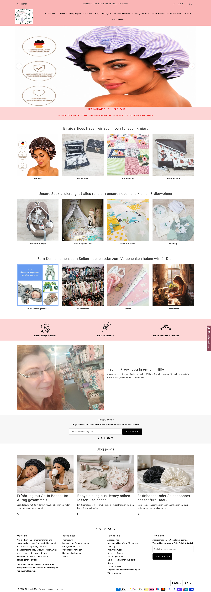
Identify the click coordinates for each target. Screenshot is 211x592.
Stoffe (187, 13)
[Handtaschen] (173, 135)
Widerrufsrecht (114, 553)
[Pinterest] (105, 418)
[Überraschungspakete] (37, 265)
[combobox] (45, 3)
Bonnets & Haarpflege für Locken (122, 523)
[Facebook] (98, 418)
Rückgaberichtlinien (71, 527)
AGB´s (65, 537)
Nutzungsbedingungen (72, 533)
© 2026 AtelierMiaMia (27, 569)
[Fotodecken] (128, 135)
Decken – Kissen (121, 13)
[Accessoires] (83, 265)
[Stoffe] (128, 265)
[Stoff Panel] (173, 265)
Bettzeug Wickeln (140, 13)
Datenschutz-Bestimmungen (75, 523)
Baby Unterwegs (102, 13)
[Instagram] (101, 418)
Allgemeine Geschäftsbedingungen (123, 550)
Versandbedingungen (72, 530)
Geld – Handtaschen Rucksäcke (165, 13)
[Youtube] (108, 418)
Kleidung (87, 13)
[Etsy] (112, 418)
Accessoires (50, 13)
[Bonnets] (37, 135)
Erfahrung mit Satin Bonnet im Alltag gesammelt (42, 478)
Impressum (67, 520)
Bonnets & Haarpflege (69, 13)
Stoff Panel (117, 20)
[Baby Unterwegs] (37, 200)
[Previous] (19, 56)
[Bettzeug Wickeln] (83, 200)
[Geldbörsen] (83, 135)
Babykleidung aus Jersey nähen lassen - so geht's (103, 478)
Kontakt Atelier (114, 547)
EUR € (180, 3)
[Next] (192, 56)
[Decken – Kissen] (128, 200)
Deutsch (176, 563)
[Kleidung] (173, 200)
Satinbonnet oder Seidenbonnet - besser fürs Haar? (165, 478)
